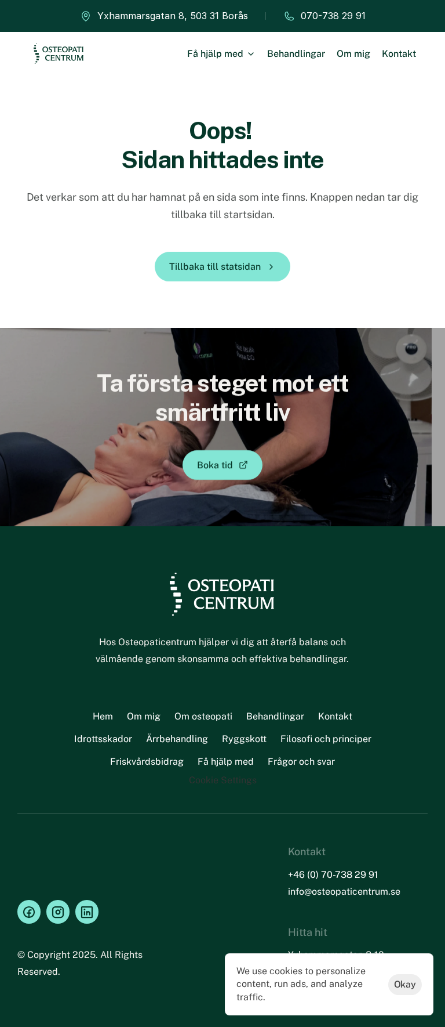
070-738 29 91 (333, 15)
